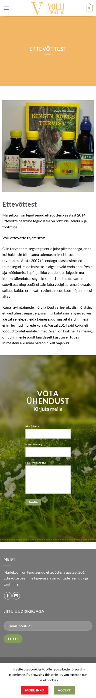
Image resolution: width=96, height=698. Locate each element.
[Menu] (6, 8)
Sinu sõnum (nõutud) (36, 462)
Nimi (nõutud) (32, 426)
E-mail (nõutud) (33, 444)
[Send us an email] (16, 596)
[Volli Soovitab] (48, 8)
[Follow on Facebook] (8, 596)
